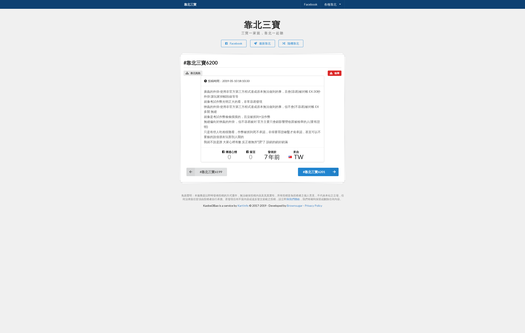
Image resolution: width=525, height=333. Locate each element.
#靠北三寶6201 (314, 172)
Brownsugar (294, 205)
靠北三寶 (190, 4)
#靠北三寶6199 (211, 172)
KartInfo (243, 205)
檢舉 (336, 73)
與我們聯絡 (293, 199)
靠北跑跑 (195, 73)
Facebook (310, 4)
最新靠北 (265, 43)
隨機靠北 (293, 43)
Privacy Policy (313, 205)
